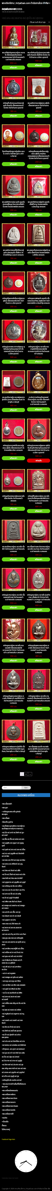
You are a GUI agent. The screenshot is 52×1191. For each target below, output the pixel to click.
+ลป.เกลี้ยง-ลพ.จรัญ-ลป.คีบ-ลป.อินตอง (14, 1004)
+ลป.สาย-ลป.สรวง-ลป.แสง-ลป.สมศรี (11, 998)
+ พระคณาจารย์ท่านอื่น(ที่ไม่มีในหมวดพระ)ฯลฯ (14, 1085)
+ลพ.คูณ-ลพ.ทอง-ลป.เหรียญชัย (12, 938)
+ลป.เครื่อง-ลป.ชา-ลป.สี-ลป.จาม (12, 952)
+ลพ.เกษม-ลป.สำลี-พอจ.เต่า (11, 923)
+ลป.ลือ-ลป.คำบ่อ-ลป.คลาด (11, 1026)
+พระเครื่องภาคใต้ (7, 1113)
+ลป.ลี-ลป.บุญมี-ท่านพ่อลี (10, 897)
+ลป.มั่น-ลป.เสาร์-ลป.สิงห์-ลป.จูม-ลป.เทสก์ (13, 833)
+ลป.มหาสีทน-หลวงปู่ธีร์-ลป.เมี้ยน (13, 948)
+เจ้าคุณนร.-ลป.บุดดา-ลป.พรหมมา (13, 1049)
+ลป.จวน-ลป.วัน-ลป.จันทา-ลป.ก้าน (13, 890)
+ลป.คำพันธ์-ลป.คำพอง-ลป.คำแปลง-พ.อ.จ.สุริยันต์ (12, 961)
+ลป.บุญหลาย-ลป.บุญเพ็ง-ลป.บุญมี (14, 882)
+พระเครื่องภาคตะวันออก (10, 1106)
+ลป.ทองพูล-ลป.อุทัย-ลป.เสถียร (12, 977)
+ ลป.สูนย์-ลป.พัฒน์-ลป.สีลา (11, 988)
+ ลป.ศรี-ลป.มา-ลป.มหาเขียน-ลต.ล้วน (12, 968)
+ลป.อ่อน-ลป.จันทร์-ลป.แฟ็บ (11, 870)
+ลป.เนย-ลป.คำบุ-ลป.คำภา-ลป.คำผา (14, 934)
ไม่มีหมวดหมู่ (6, 1129)
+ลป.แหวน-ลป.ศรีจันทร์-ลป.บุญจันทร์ (12, 865)
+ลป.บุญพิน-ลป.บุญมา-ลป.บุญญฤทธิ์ (13, 844)
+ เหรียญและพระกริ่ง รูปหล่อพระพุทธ (11, 813)
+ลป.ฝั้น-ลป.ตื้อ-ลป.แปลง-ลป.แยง (13, 839)
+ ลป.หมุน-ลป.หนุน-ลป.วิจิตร (11, 981)
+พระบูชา (5, 807)
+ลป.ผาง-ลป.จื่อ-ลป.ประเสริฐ (11, 893)
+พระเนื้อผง (5, 818)
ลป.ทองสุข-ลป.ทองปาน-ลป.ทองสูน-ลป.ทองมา (13, 906)
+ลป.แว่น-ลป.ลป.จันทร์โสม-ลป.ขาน (13, 1041)
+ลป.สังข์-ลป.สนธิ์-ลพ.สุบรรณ (12, 1030)
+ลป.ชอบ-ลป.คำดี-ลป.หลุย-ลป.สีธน (13, 860)
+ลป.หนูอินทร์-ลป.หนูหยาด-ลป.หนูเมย (13, 1015)
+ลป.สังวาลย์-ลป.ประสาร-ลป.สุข (12, 1064)
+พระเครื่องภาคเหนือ (8, 1110)
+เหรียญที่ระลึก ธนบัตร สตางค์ (12, 1080)
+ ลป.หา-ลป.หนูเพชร (8, 973)
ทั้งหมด (4, 1125)
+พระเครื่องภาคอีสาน (8, 1094)
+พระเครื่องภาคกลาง (8, 1102)
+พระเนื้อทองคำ (7, 803)
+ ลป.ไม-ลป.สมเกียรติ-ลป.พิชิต (12, 992)
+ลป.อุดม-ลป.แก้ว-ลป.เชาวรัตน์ (12, 956)
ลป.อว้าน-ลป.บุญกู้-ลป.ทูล (10, 1076)
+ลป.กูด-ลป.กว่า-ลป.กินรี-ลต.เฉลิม (13, 1052)
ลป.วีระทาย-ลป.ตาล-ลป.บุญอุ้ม (12, 1060)
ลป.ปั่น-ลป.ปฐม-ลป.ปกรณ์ (10, 1056)
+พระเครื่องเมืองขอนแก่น (10, 1090)
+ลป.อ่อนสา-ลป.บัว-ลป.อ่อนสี (11, 915)
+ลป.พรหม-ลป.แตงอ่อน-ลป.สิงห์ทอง (14, 1045)
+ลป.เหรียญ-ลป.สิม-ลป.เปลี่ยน (12, 886)
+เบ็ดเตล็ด (5, 1121)
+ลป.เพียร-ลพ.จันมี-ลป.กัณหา (12, 901)
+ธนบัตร (4, 1117)
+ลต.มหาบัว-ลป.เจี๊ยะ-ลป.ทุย (11, 912)
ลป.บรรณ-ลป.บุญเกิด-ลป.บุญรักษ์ (13, 1072)
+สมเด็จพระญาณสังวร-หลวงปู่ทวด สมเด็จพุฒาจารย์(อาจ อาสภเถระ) (13, 827)
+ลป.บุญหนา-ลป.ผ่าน (9, 919)
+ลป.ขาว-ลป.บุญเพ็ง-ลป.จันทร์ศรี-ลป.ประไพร (13, 854)
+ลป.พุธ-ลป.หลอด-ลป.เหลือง (11, 1009)
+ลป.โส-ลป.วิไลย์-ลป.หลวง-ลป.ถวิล (13, 874)
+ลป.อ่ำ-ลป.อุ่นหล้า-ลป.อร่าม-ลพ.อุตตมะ (11, 1036)
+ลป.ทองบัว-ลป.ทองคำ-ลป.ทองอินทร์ (12, 1021)
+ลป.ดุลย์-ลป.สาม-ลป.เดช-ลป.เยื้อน (13, 849)
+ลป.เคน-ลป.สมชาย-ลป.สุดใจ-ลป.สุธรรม (13, 943)
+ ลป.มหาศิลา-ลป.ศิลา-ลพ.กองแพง (13, 985)
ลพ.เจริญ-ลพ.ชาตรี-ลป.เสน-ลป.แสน (14, 1068)
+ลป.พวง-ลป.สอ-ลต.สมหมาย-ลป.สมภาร (12, 929)
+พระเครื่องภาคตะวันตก (9, 1098)
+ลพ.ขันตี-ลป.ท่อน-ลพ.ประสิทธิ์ (12, 878)
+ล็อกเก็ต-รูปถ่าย (7, 822)
